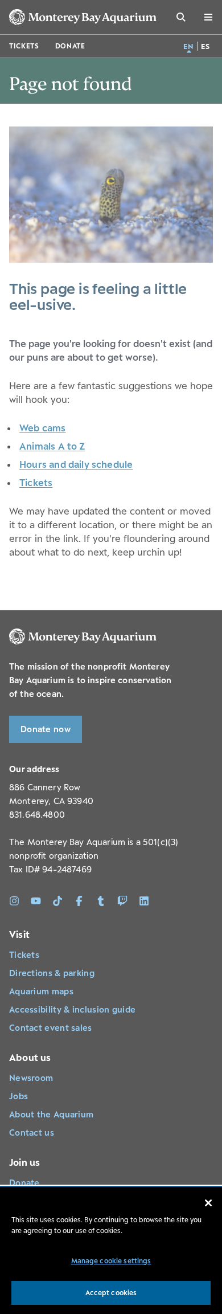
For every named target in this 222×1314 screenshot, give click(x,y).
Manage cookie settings (111, 1260)
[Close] (208, 1202)
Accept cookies (111, 1292)
